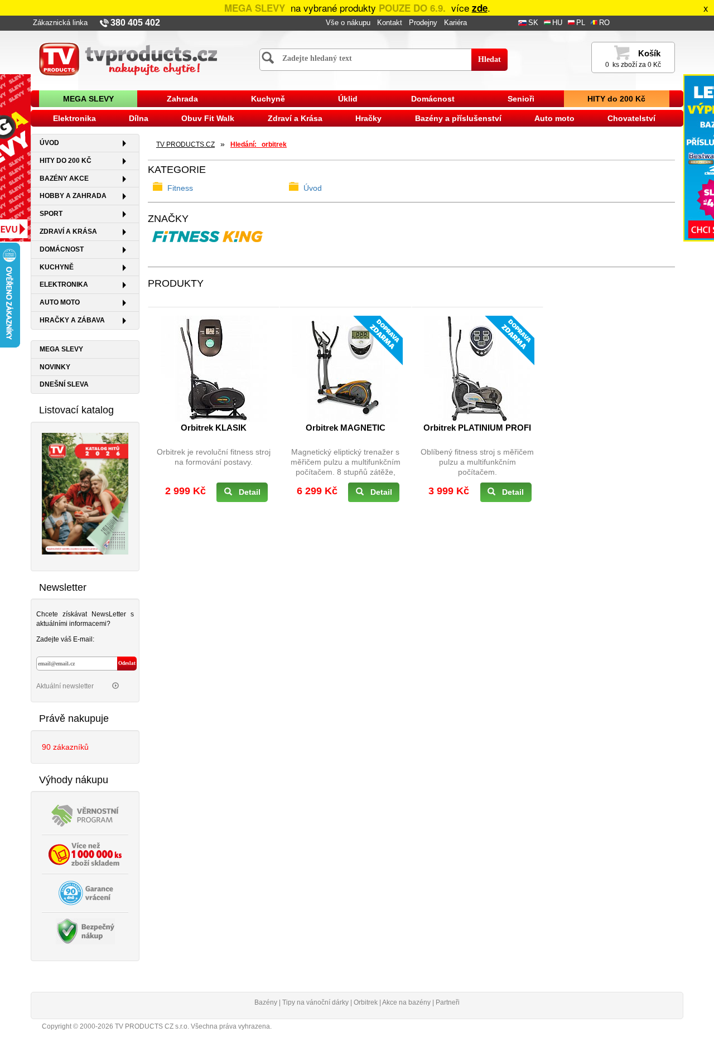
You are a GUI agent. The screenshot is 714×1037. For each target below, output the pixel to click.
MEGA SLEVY (88, 98)
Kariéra (455, 23)
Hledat (489, 59)
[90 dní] (85, 892)
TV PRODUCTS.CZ (185, 144)
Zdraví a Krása (295, 118)
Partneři (448, 1002)
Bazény (265, 1002)
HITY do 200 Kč (616, 98)
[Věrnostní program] (85, 815)
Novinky (55, 367)
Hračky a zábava (72, 320)
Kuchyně (268, 98)
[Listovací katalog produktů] (85, 492)
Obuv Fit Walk (207, 118)
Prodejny (423, 23)
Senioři (521, 98)
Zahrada (182, 98)
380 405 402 (135, 22)
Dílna (138, 118)
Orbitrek (366, 1002)
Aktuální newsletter (65, 686)
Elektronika (74, 118)
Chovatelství (631, 118)
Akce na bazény (406, 1002)
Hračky (368, 118)
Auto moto (554, 118)
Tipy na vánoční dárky (315, 1002)
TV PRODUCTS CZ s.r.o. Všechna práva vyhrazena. (193, 1026)
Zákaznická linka (60, 23)
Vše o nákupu (348, 23)
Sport (51, 214)
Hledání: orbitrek (258, 144)
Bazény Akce (64, 178)
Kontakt (389, 23)
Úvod (49, 143)
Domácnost (433, 98)
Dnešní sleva (64, 384)
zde (480, 8)
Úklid (348, 98)
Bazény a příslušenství (458, 118)
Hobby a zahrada (73, 196)
